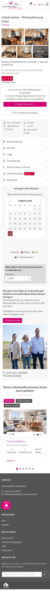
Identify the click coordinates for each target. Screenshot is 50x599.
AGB (4, 546)
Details (10, 460)
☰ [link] (47, 4)
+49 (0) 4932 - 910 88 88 (16, 372)
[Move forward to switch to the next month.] (40, 201)
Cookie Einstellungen (11, 542)
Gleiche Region (24, 401)
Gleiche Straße (12, 405)
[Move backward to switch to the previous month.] (10, 201)
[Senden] (45, 574)
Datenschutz (7, 538)
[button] (17, 469)
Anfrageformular (12, 320)
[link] (34, 5)
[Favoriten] (43, 412)
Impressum (7, 550)
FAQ (4, 521)
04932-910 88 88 (12, 491)
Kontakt (5, 525)
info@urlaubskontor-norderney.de (21, 494)
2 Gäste (10, 278)
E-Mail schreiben (13, 375)
